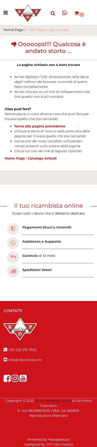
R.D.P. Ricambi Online (53, 401)
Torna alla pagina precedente (39, 126)
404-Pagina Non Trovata (48, 30)
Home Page (13, 30)
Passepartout (59, 439)
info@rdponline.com (25, 360)
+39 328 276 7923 (22, 350)
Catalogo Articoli (42, 158)
